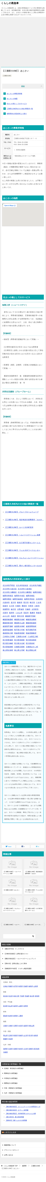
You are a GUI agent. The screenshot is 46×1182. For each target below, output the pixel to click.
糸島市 (13, 616)
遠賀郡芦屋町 (8, 626)
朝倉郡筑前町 (19, 633)
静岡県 (15, 1016)
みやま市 (6, 616)
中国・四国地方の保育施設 (13, 1088)
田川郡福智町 (8, 647)
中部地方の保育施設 (11, 1078)
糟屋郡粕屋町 (31, 623)
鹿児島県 (36, 1049)
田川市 (26, 602)
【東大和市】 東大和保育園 (14, 1117)
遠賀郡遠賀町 (8, 630)
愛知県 (5, 1016)
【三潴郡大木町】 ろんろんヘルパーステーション (24, 558)
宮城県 (25, 986)
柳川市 (32, 602)
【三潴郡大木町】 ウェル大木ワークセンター (22, 550)
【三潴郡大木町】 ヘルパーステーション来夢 (22, 535)
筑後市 (5, 606)
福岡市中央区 (19, 596)
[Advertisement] (23, 41)
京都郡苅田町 (19, 647)
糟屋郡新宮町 (8, 623)
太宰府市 (35, 609)
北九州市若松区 (22, 585)
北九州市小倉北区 (10, 589)
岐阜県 (10, 1016)
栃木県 (32, 996)
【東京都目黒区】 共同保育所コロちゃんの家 (20, 1113)
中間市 (30, 606)
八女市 (38, 602)
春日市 (13, 609)
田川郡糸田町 (31, 640)
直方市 (13, 602)
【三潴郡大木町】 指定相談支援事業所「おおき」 (24, 520)
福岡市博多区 (8, 596)
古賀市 (5, 613)
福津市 (11, 613)
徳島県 (35, 1035)
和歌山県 (31, 1026)
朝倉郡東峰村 (31, 633)
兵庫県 (15, 1026)
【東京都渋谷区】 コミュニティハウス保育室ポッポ (22, 1106)
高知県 (10, 1039)
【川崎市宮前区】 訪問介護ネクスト (16, 954)
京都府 (10, 1026)
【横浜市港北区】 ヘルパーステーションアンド (20, 958)
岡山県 (5, 1035)
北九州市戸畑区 (35, 585)
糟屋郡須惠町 (31, 619)
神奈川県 (16, 996)
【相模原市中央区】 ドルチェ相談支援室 (17, 968)
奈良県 (20, 1026)
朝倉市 (38, 613)
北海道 (5, 986)
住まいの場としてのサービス (17, 103)
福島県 (30, 986)
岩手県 (15, 986)
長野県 (25, 1006)
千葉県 (22, 996)
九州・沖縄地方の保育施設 (13, 1093)
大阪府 (5, 1026)
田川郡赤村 (30, 643)
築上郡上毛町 (19, 650)
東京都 (5, 996)
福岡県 (5, 1049)
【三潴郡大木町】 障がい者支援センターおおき (23, 566)
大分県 (25, 1049)
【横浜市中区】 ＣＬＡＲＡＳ (14, 949)
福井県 (15, 1006)
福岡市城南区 (18, 599)
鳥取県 (15, 1035)
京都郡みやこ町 (32, 647)
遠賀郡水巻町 (19, 626)
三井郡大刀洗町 (9, 636)
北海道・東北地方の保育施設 (14, 1068)
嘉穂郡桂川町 (8, 633)
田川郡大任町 (19, 643)
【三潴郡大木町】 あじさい (11, 890)
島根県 (20, 1035)
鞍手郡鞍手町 (31, 630)
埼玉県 (10, 996)
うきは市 (18, 613)
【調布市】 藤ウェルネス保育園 (16, 1120)
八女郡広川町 (33, 636)
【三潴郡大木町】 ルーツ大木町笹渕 (19, 527)
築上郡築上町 (31, 650)
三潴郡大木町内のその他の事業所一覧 (20, 108)
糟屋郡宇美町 (30, 616)
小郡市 (37, 606)
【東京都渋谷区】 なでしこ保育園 (16, 1110)
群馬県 (37, 996)
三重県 (20, 1016)
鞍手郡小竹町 (19, 630)
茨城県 (27, 996)
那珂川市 (20, 616)
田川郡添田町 (19, 640)
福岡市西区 (7, 599)
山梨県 (20, 1006)
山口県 (25, 1035)
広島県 (10, 1035)
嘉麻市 (32, 613)
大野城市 (20, 609)
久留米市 (6, 602)
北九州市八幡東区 (10, 592)
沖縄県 (5, 1052)
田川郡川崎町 (8, 643)
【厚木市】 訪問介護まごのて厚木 (15, 963)
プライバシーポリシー (11, 1150)
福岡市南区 (30, 596)
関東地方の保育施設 (11, 1073)
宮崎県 (30, 1049)
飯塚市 (19, 602)
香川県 (30, 1035)
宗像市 (27, 609)
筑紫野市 (6, 609)
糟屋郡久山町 (19, 623)
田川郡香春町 (8, 640)
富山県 (10, 1006)
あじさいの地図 (12, 98)
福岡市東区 (37, 592)
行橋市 (18, 606)
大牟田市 (39, 599)
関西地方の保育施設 (11, 1083)
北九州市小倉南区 (25, 589)
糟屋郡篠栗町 (8, 619)
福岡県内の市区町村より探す (17, 113)
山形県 (35, 986)
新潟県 (5, 1006)
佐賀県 (10, 1049)
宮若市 (26, 613)
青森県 (10, 986)
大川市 (11, 606)
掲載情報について (10, 1145)
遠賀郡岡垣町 (31, 626)
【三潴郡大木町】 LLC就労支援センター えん (23, 543)
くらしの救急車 (10, 3)
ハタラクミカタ (10, 1132)
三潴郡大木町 (7, 75)
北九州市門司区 (9, 585)
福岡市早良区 (29, 599)
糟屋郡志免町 (19, 619)
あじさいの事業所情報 (14, 93)
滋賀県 (25, 1026)
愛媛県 (5, 1039)
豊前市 (24, 606)
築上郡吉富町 (8, 650)
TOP (11, 1166)
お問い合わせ (8, 1155)
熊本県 (20, 1049)
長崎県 (15, 1049)
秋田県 (20, 986)
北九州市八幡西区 (25, 592)
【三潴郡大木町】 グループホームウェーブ (22, 512)
